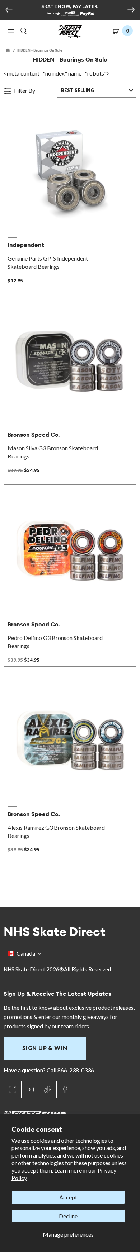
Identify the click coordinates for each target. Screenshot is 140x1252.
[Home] (8, 50)
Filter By (24, 90)
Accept (68, 1197)
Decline (68, 1216)
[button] (10, 31)
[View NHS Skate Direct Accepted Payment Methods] (70, 14)
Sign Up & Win (44, 1047)
